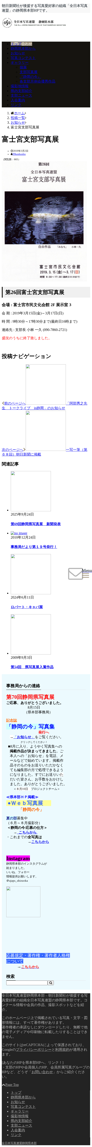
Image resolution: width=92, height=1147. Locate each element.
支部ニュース (21, 95)
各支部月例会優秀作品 (37, 81)
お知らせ (18, 53)
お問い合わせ (21, 44)
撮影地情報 (20, 86)
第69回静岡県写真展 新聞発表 (36, 524)
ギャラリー (20, 62)
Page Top (12, 1085)
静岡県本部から (23, 48)
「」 (24, 737)
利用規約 (62, 1049)
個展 (23, 67)
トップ (16, 44)
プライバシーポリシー (34, 1049)
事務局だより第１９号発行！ (34, 547)
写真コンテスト (23, 58)
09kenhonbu (19, 154)
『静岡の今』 (30, 77)
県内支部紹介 (21, 91)
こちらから (27, 832)
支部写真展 (29, 72)
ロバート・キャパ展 (27, 607)
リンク (16, 105)
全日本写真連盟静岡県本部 (19, 1143)
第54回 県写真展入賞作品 (32, 667)
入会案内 (18, 100)
